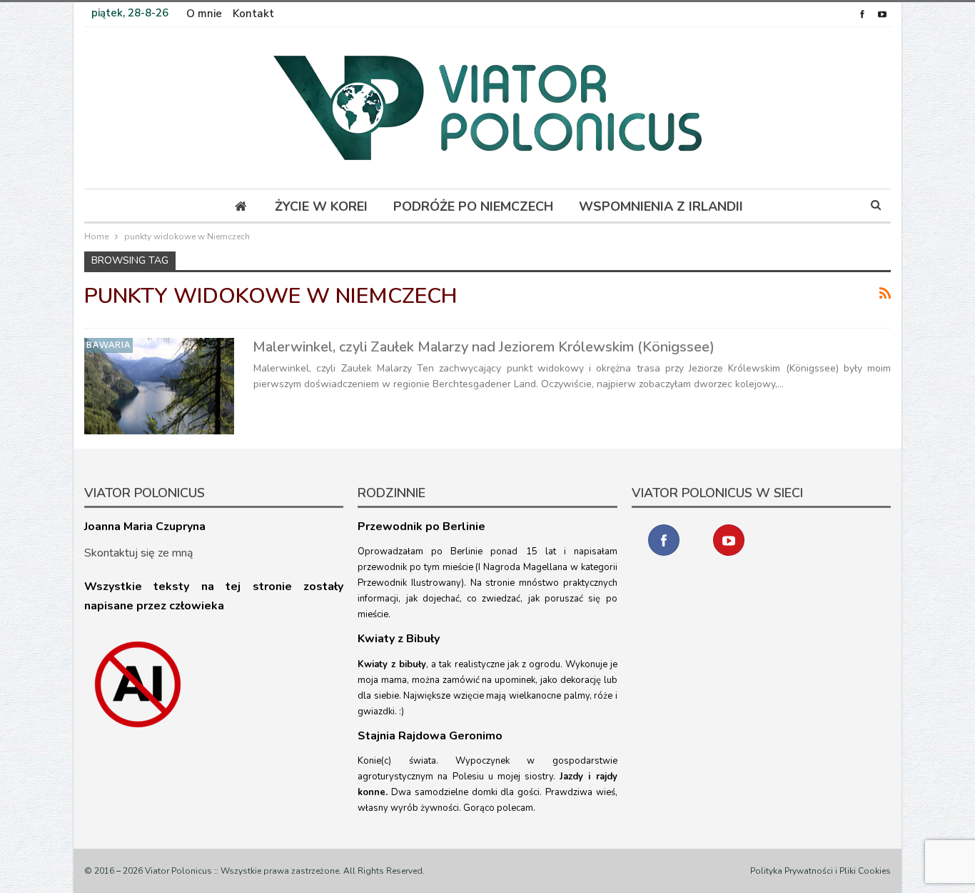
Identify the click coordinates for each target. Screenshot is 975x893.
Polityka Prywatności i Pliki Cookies (820, 871)
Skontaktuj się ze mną (138, 553)
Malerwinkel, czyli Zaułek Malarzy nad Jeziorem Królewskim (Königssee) (483, 346)
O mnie (204, 13)
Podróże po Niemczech (473, 206)
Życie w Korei (321, 206)
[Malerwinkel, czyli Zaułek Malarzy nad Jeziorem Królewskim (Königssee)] (159, 386)
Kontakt (253, 13)
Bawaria (108, 344)
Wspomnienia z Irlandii (661, 206)
